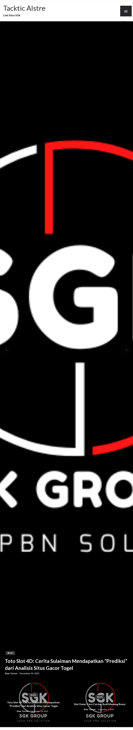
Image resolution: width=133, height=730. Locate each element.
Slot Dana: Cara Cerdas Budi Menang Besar (100, 704)
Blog (10, 653)
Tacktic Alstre (24, 8)
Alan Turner (11, 673)
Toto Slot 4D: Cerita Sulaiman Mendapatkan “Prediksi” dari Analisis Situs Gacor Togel (66, 664)
